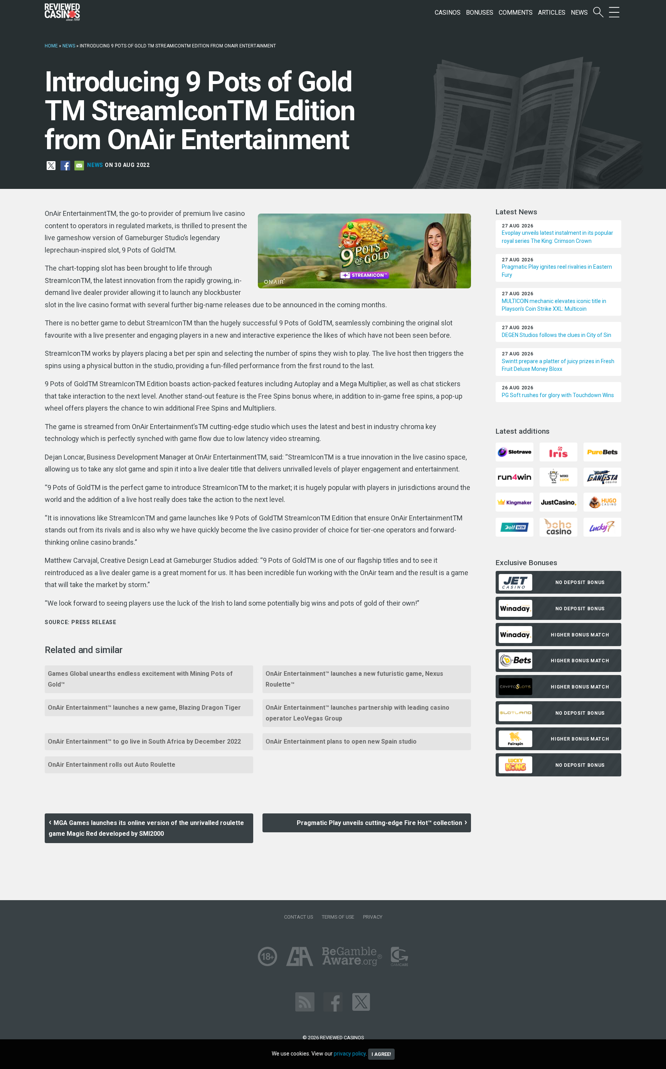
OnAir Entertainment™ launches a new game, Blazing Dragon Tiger (144, 707)
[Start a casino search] (598, 12)
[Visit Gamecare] (399, 956)
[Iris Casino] (558, 451)
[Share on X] (51, 165)
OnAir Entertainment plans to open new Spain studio (341, 741)
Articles (551, 12)
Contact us (298, 917)
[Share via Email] (79, 165)
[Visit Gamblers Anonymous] (299, 956)
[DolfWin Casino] (514, 526)
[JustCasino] (558, 501)
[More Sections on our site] (614, 12)
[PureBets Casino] (602, 451)
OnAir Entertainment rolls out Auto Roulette (111, 764)
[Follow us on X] (361, 1001)
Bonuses (479, 12)
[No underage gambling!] (267, 956)
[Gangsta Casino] (602, 476)
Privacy (372, 917)
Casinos (448, 12)
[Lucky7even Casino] (602, 526)
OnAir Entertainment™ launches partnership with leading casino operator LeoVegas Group (357, 713)
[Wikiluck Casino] (558, 476)
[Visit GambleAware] (352, 956)
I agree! (381, 1054)
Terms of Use (338, 917)
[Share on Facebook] (65, 165)
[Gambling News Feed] (304, 1001)
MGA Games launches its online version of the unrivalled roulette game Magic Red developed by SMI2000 (146, 828)
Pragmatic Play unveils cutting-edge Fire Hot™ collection (379, 823)
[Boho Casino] (558, 526)
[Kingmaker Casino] (514, 501)
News (579, 12)
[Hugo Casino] (602, 501)
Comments (516, 12)
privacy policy (350, 1053)
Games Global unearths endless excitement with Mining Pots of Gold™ (140, 679)
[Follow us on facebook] (333, 1001)
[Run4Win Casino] (514, 476)
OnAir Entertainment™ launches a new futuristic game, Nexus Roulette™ (354, 679)
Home (51, 46)
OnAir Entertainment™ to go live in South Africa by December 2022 (144, 741)
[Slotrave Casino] (514, 451)
